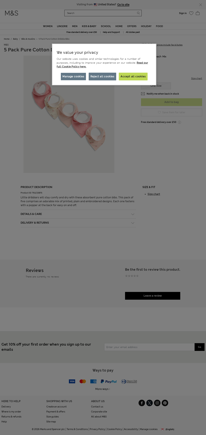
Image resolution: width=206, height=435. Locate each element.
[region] (104, 64)
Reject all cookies (102, 76)
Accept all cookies (133, 76)
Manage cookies (73, 76)
